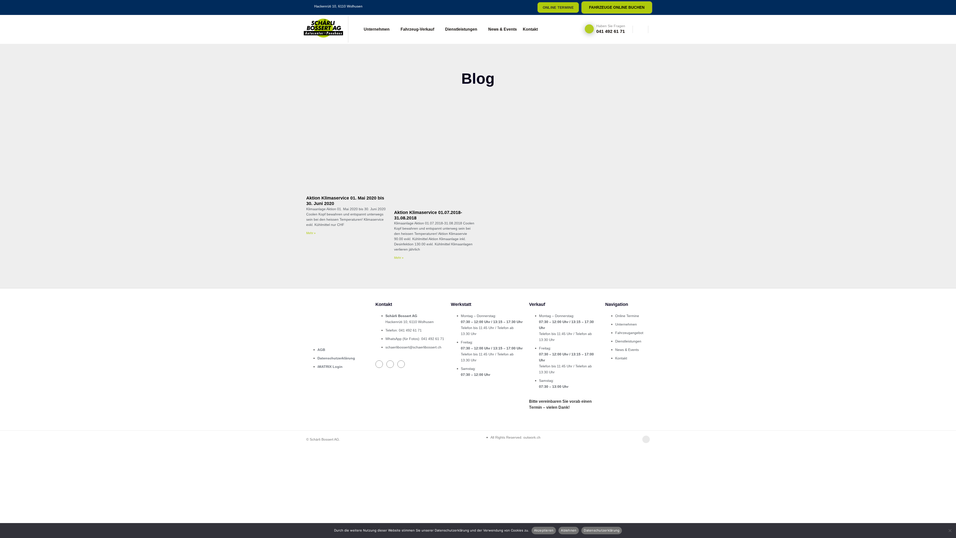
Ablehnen (568, 530)
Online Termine (558, 7)
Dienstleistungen (461, 29)
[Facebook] (501, 7)
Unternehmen (377, 29)
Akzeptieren (544, 530)
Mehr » (311, 233)
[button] (640, 29)
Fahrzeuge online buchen (617, 7)
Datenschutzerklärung (601, 530)
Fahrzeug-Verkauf (417, 29)
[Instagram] (513, 7)
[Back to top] (646, 439)
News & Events (502, 29)
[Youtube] (525, 7)
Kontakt (530, 29)
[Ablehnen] (949, 530)
